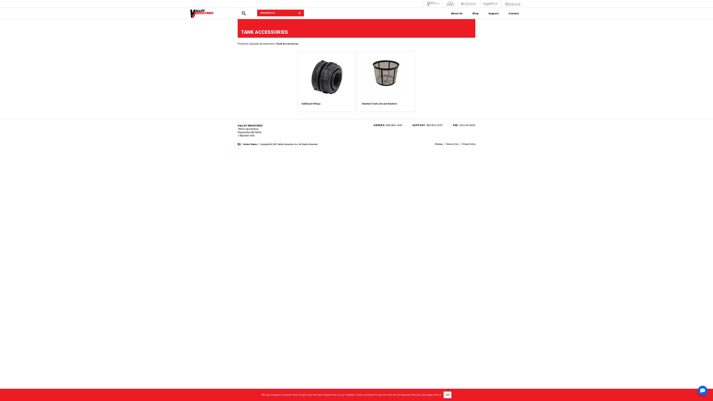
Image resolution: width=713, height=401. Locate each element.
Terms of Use (452, 144)
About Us (457, 13)
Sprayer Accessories (262, 43)
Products (243, 43)
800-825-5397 (435, 125)
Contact (514, 13)
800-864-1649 (394, 125)
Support (493, 13)
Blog (475, 13)
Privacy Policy (468, 144)
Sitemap (439, 144)
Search (243, 13)
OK (447, 394)
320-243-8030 (467, 125)
